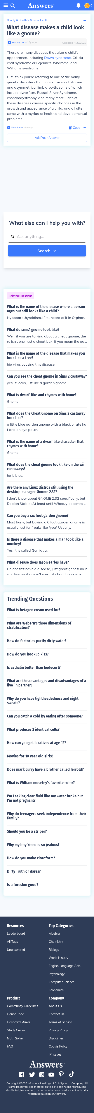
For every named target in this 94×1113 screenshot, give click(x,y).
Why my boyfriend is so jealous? (33, 844)
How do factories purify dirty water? (36, 640)
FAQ (10, 1046)
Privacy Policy (58, 1030)
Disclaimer (56, 1038)
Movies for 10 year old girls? (30, 756)
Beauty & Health (17, 20)
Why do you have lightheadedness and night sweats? (42, 700)
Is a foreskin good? (22, 884)
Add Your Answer (47, 138)
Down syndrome (57, 57)
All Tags (12, 942)
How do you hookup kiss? (28, 654)
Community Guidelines (22, 1006)
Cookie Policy (58, 1046)
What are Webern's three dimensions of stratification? (39, 625)
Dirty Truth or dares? (24, 871)
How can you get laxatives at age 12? (36, 742)
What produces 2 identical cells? (33, 729)
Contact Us (56, 1014)
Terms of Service (60, 1022)
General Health (39, 20)
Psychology (56, 974)
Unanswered (16, 950)
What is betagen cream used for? (33, 609)
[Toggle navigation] (5, 5)
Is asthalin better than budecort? (34, 667)
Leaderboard (16, 934)
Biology (54, 950)
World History (58, 958)
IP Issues (55, 1054)
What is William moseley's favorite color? (41, 782)
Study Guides (16, 1030)
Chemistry (56, 942)
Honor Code (15, 1014)
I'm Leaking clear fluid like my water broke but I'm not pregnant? (45, 798)
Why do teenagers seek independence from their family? (46, 816)
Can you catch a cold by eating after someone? (45, 716)
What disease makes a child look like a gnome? (45, 30)
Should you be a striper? (27, 831)
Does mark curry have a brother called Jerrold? (45, 769)
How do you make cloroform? (31, 858)
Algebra (54, 934)
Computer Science (62, 982)
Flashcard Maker (18, 1022)
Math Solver (15, 1038)
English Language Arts (64, 966)
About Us (55, 1006)
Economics (56, 990)
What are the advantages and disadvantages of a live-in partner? (46, 683)
